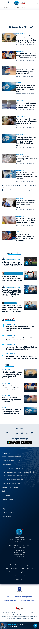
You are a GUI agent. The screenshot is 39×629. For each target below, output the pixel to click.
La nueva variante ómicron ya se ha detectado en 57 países (19, 186)
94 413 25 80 (21, 542)
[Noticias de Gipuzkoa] (23, 596)
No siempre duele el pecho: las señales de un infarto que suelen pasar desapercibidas (21, 357)
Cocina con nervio (8, 520)
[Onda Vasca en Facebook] (12, 433)
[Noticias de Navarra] (28, 600)
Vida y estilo (10, 324)
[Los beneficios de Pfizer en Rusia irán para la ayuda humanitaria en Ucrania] (9, 86)
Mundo (18, 83)
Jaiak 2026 (25, 7)
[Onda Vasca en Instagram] (22, 433)
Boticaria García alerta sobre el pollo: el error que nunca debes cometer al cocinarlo (20, 329)
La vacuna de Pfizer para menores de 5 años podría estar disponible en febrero (26, 122)
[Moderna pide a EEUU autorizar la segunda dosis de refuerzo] (9, 70)
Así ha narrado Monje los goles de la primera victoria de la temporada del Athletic (12, 264)
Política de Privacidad (12, 568)
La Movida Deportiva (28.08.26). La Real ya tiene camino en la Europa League (12, 279)
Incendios (16, 7)
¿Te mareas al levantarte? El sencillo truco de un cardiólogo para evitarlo (21, 348)
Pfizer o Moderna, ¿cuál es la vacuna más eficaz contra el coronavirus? (25, 221)
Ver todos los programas (10, 487)
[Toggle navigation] (2, 2)
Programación (7, 499)
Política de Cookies (27, 568)
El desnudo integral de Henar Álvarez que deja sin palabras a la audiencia (21, 339)
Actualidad (20, 33)
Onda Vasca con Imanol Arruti (12, 476)
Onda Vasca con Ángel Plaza (11, 483)
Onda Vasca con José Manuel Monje (14, 468)
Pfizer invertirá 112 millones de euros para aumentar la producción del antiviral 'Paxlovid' (26, 39)
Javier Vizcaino (7, 516)
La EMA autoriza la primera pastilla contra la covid (26, 159)
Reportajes (6, 495)
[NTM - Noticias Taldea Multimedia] (19, 590)
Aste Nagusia (6, 7)
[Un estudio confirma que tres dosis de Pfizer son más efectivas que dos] (9, 104)
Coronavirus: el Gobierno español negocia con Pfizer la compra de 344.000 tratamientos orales (26, 141)
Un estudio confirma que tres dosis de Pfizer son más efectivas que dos (26, 105)
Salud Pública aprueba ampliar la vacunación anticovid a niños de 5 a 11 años (26, 204)
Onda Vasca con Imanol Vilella (12, 480)
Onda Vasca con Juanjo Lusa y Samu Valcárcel (18, 472)
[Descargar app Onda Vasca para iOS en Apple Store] (26, 442)
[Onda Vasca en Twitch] (27, 433)
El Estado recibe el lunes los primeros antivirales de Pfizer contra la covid (26, 56)
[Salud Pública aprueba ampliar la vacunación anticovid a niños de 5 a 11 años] (9, 202)
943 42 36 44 (21, 547)
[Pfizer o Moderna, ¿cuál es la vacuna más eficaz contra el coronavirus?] (9, 220)
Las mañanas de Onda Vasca (11, 457)
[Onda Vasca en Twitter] (7, 433)
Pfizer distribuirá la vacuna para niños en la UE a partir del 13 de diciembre (26, 237)
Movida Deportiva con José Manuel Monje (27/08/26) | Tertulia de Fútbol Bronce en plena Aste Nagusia (12, 293)
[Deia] (8, 596)
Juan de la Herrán (8, 512)
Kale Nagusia (6, 464)
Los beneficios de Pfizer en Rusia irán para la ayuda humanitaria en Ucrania (25, 88)
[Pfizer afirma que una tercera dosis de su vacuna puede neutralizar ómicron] (9, 174)
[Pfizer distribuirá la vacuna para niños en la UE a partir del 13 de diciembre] (9, 235)
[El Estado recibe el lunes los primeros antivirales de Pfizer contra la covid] (9, 55)
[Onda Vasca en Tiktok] (32, 433)
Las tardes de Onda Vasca (11, 461)
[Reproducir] (26, 263)
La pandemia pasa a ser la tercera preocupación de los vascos (20, 191)
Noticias (5, 491)
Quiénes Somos (14, 565)
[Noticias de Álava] (10, 600)
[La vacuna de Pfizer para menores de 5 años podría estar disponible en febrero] (9, 120)
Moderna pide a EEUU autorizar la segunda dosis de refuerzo (25, 71)
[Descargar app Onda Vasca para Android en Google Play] (13, 442)
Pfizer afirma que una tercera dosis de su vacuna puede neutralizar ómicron (26, 176)
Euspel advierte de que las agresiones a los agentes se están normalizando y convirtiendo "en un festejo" (12, 308)
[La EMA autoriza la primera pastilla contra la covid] (9, 158)
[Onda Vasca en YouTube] (17, 433)
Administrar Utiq (20, 575)
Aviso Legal (25, 565)
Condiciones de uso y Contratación (19, 572)
